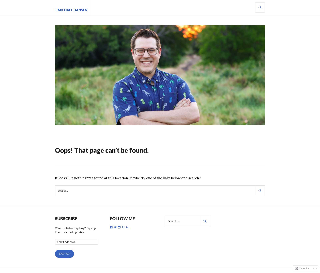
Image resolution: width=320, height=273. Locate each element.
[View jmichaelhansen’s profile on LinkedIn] (127, 227)
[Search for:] (160, 190)
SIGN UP (64, 253)
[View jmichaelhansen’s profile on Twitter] (115, 227)
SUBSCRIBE (66, 218)
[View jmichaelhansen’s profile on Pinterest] (123, 227)
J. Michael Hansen (71, 10)
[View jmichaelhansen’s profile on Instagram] (119, 227)
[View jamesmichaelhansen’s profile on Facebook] (111, 227)
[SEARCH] (260, 7)
